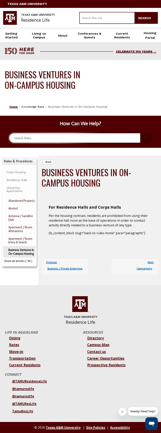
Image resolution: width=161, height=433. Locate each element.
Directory (95, 338)
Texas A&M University (27, 4)
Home (13, 106)
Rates (14, 344)
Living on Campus (39, 35)
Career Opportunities (105, 358)
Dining (14, 338)
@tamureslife (23, 389)
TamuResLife (22, 411)
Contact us (96, 351)
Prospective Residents (106, 365)
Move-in (16, 351)
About (63, 35)
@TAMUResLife (24, 404)
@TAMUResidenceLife (29, 381)
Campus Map (98, 344)
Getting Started (11, 35)
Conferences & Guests (89, 35)
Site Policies (95, 427)
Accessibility (120, 427)
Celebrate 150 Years (134, 51)
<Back (48, 162)
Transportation (22, 358)
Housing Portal (150, 35)
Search (145, 18)
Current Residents (122, 35)
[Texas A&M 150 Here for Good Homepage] (21, 51)
